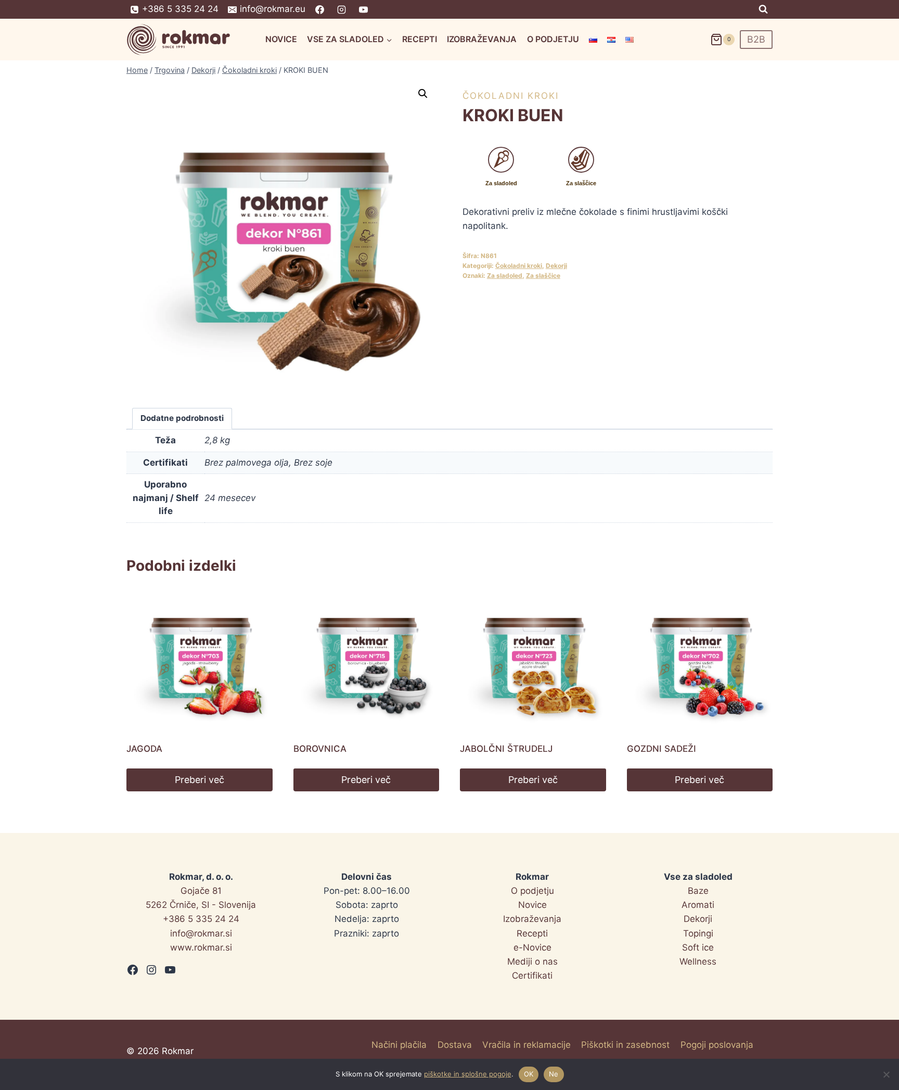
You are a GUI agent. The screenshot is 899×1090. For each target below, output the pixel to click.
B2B (756, 39)
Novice (281, 39)
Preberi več (199, 779)
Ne (554, 1074)
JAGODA (144, 748)
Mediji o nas (532, 961)
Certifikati (532, 975)
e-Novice (532, 947)
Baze (698, 891)
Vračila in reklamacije (526, 1045)
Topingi (698, 933)
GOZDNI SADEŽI (661, 748)
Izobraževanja (482, 39)
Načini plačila (399, 1045)
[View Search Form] (763, 9)
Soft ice (698, 947)
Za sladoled (504, 275)
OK (529, 1074)
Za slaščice (543, 275)
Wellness (697, 961)
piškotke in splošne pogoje (467, 1074)
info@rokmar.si (201, 933)
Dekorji (556, 266)
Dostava (455, 1045)
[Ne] (886, 1074)
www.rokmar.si (201, 947)
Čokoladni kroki (511, 96)
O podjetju (553, 39)
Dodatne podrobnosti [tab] (182, 418)
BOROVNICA (319, 748)
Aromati (698, 905)
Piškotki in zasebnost (625, 1045)
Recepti (419, 39)
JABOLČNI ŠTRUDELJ (506, 748)
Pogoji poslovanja (716, 1045)
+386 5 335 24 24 (201, 919)
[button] (423, 93)
